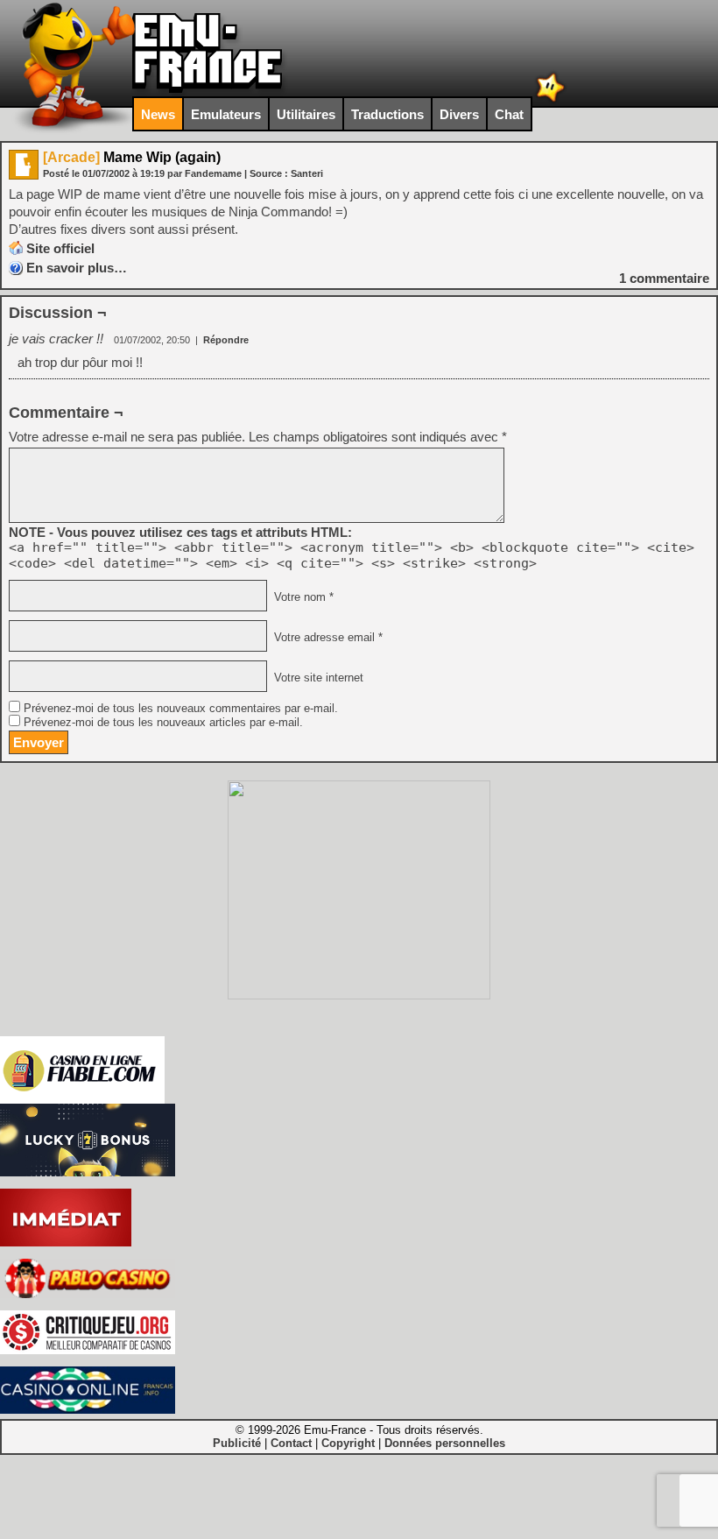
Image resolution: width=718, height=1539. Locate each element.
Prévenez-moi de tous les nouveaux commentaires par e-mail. (181, 708)
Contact (291, 1443)
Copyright (348, 1443)
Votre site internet (317, 678)
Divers (459, 114)
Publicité (237, 1443)
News (158, 114)
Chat (509, 114)
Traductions (387, 114)
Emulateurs (226, 114)
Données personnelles (444, 1443)
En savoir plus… (76, 267)
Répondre (226, 340)
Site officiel (60, 248)
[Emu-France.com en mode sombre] (550, 100)
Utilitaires (306, 114)
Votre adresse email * (327, 638)
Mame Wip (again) (132, 157)
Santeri (307, 173)
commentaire (664, 278)
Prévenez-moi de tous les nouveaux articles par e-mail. (163, 723)
